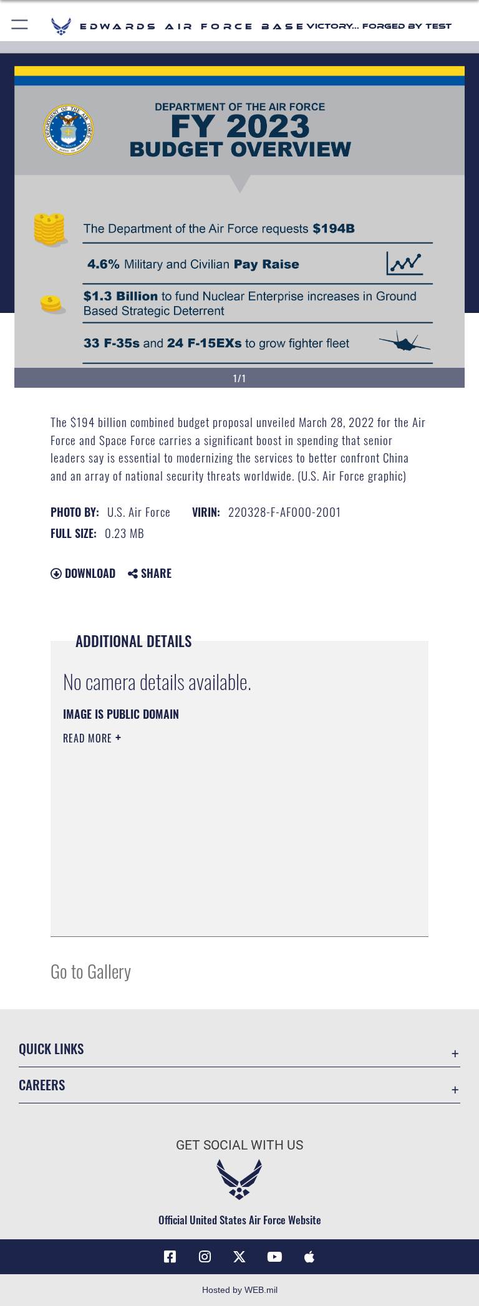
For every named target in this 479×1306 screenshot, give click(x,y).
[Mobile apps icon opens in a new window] (309, 1256)
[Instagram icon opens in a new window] (204, 1256)
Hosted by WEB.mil (240, 1290)
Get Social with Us (239, 1145)
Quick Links (51, 1048)
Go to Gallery (91, 970)
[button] (20, 26)
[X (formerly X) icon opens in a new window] (239, 1256)
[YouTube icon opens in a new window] (274, 1256)
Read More (89, 738)
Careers (42, 1084)
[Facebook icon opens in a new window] (169, 1256)
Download (88, 573)
